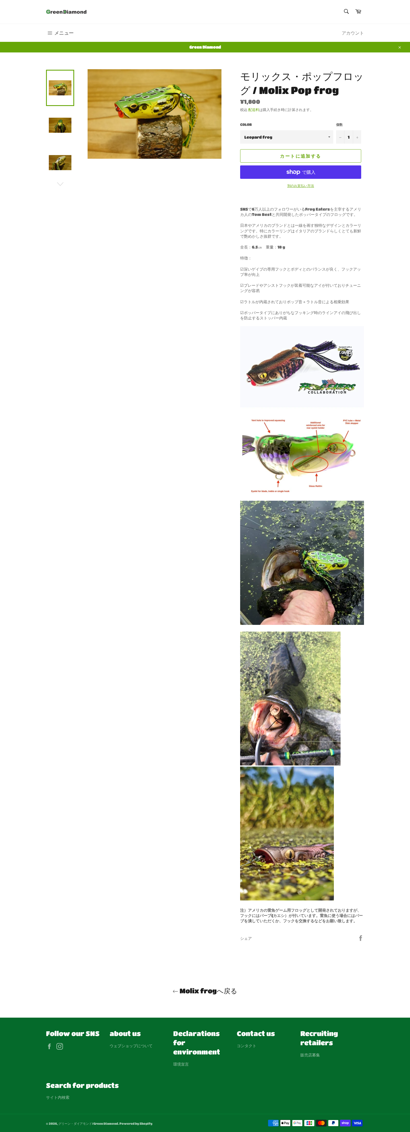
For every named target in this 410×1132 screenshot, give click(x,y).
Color (246, 124)
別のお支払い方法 (300, 185)
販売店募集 (310, 1054)
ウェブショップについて (131, 1045)
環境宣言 (181, 1064)
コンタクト (246, 1045)
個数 (339, 124)
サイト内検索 (57, 1097)
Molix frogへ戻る (207, 990)
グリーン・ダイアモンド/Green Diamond (88, 1123)
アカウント (353, 32)
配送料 (253, 109)
